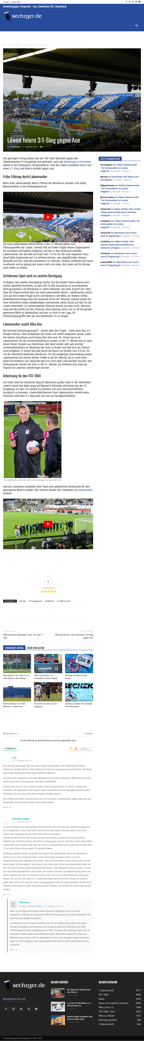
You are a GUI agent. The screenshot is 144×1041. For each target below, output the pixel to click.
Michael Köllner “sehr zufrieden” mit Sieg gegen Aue (74, 636)
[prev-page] (5, 712)
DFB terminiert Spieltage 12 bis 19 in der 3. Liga (23, 636)
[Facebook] (126, 2)
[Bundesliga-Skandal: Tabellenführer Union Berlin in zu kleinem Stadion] (58, 1020)
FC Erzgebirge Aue (35, 601)
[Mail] (21, 1009)
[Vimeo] (136, 2)
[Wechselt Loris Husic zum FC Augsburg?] (48, 691)
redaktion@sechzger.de (15, 1001)
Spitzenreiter (85, 490)
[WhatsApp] (36, 618)
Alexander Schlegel (21, 819)
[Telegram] (49, 618)
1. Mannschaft (15, 45)
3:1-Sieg (14, 168)
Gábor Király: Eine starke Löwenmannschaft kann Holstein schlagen (120, 212)
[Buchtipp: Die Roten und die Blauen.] (79, 663)
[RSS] (29, 1009)
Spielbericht (49, 601)
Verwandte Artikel (14, 648)
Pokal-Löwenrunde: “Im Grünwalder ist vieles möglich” (118, 167)
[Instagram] (129, 2)
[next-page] (9, 712)
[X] (133, 2)
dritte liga (22, 601)
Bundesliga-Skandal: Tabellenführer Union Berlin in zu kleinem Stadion (79, 1017)
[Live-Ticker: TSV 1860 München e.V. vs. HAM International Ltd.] (58, 1006)
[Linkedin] (42, 618)
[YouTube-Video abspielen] (48, 217)
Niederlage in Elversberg (77, 161)
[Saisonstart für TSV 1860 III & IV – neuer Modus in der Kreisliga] (17, 663)
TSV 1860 (23, 133)
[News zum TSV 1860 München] (22, 16)
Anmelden (88, 733)
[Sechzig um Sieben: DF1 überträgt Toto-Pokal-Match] (79, 691)
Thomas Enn (15, 147)
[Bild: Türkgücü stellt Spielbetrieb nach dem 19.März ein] (58, 993)
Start (5, 45)
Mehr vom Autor (35, 648)
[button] (136, 25)
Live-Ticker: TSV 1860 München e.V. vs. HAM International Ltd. (79, 1004)
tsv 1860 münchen (63, 601)
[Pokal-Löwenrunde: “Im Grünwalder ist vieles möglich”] (48, 663)
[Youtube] (139, 2)
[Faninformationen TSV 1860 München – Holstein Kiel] (17, 691)
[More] (55, 618)
